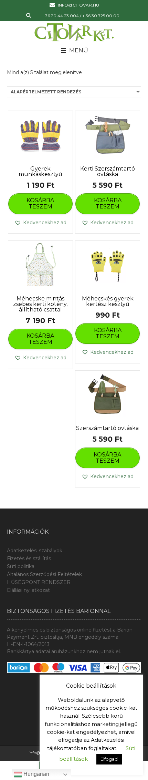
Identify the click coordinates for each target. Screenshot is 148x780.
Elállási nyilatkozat (28, 590)
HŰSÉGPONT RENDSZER (39, 582)
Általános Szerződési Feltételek (44, 574)
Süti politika (20, 566)
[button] (40, 222)
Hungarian (35, 774)
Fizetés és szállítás (29, 558)
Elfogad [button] (109, 759)
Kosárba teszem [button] (40, 203)
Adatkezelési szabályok (34, 550)
